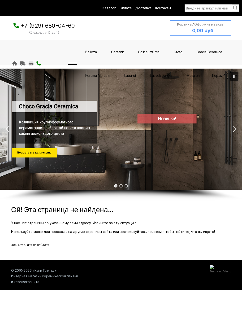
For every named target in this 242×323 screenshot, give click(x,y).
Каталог (109, 8)
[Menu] (72, 64)
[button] (7, 129)
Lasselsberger (161, 76)
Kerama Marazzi (97, 76)
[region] (121, 135)
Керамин (219, 76)
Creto (178, 52)
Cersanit (117, 52)
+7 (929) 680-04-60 (48, 25)
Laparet (130, 76)
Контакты (163, 8)
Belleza (91, 52)
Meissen (193, 76)
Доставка (143, 8)
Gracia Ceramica (209, 52)
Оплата (126, 8)
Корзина (184, 24)
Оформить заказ (209, 24)
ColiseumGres (149, 52)
